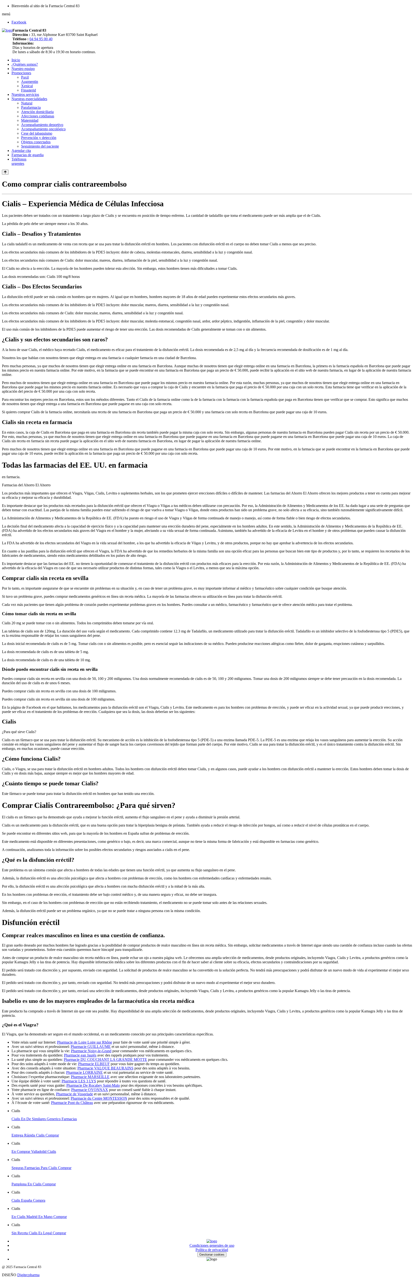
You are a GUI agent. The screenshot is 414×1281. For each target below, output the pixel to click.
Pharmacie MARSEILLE (90, 1077)
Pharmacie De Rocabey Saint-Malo (93, 1085)
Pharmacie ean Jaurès (80, 1055)
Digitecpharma (28, 1275)
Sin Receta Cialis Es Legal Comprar (39, 1233)
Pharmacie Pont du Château (72, 1103)
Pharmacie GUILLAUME (91, 1047)
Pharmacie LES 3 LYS (79, 1081)
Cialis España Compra (28, 1200)
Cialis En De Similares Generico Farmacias (44, 1119)
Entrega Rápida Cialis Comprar (35, 1135)
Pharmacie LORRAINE (84, 1072)
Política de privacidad (212, 1250)
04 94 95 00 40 (40, 39)
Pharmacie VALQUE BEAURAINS (105, 1068)
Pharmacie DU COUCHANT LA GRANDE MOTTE (105, 1059)
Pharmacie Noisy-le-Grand (91, 1051)
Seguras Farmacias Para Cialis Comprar (41, 1168)
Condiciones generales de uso (212, 1245)
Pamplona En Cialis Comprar (34, 1184)
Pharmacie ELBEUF (94, 1064)
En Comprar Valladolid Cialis (34, 1151)
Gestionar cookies (211, 1254)
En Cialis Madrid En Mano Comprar (39, 1217)
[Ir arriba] (5, 172)
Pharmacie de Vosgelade (74, 1094)
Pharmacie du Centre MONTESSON (99, 1098)
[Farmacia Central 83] (7, 30)
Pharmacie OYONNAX (89, 1090)
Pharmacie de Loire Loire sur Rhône (84, 1042)
